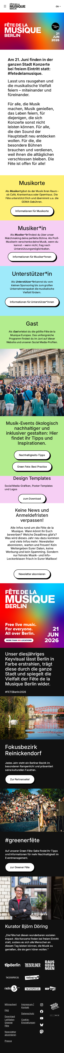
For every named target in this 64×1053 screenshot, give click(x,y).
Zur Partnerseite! (20, 779)
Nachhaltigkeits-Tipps (32, 455)
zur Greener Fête (20, 867)
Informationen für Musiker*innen (32, 256)
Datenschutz (27, 1013)
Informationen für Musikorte (31, 211)
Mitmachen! (11, 1004)
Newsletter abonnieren (32, 574)
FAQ (7, 1010)
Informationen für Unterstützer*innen (32, 301)
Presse (8, 1041)
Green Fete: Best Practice (32, 466)
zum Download (32, 498)
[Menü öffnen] (5, 6)
